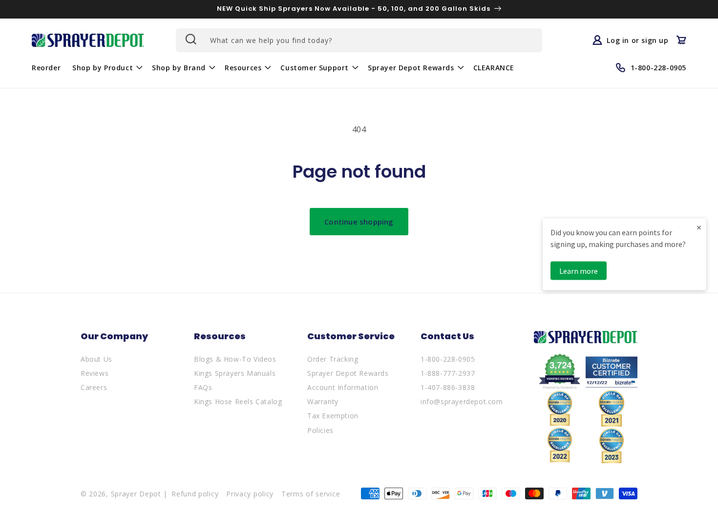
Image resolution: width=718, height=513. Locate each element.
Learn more (578, 270)
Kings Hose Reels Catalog (238, 401)
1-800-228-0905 (448, 359)
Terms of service (310, 493)
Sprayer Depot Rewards (348, 373)
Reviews (94, 373)
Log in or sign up (637, 40)
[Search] (190, 39)
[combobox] (359, 40)
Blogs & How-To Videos (235, 359)
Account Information (342, 387)
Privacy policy (250, 493)
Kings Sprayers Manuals (234, 373)
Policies (320, 430)
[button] (106, 67)
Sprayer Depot (136, 493)
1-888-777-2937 (448, 373)
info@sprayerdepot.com (462, 401)
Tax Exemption (333, 415)
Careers (94, 387)
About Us (96, 359)
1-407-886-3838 (448, 387)
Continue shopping (358, 221)
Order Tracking (332, 359)
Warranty (322, 401)
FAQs (203, 387)
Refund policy (194, 493)
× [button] (699, 227)
